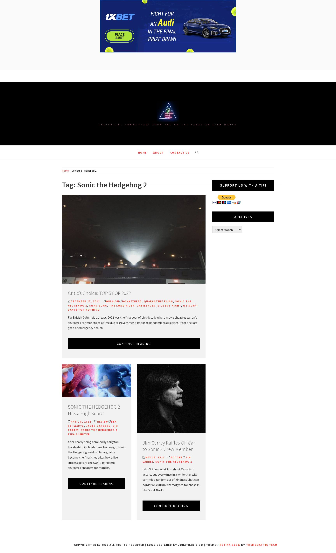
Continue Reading (134, 344)
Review (102, 421)
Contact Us (180, 152)
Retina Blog (230, 545)
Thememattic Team (261, 545)
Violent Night (169, 305)
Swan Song (98, 305)
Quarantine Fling (158, 301)
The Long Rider (122, 305)
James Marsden (98, 426)
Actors (177, 457)
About (158, 152)
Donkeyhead (132, 301)
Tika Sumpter (79, 434)
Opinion (112, 301)
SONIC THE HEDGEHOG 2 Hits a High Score (94, 410)
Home (142, 152)
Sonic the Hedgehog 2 (99, 430)
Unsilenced (146, 305)
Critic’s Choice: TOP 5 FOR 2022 (99, 293)
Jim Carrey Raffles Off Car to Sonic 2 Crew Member (169, 446)
